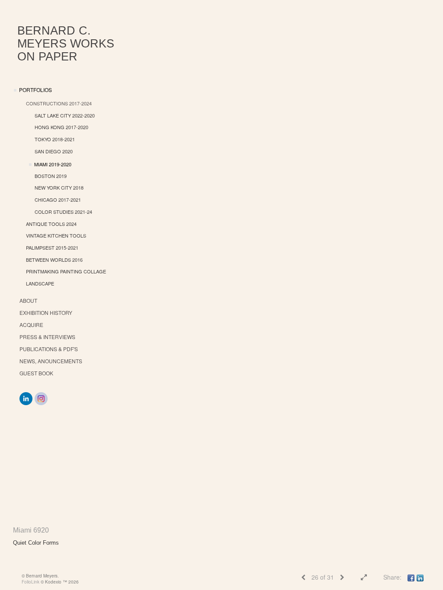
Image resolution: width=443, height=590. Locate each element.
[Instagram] (41, 399)
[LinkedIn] (25, 399)
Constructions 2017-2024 (59, 103)
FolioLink (30, 582)
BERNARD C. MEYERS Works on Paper (65, 43)
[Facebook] (411, 577)
